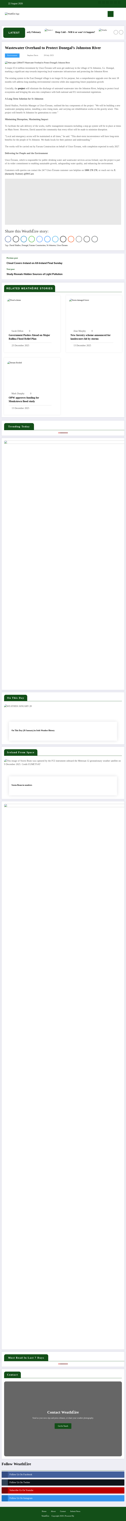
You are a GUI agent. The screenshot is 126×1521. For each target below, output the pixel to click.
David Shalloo (15, 245)
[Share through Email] (79, 239)
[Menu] (111, 14)
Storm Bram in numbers (21, 785)
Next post (11, 269)
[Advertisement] (63, 202)
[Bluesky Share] (47, 239)
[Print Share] (87, 239)
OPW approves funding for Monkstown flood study (24, 399)
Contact (63, 1511)
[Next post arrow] (118, 274)
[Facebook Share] (8, 239)
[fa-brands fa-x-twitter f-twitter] (103, 2)
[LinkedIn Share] (24, 239)
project (21, 88)
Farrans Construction (37, 245)
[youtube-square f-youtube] (111, 2)
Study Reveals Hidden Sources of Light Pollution (35, 274)
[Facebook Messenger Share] (39, 239)
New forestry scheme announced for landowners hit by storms (91, 337)
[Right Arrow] (121, 32)
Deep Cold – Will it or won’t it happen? (65, 32)
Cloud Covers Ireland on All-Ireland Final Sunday (34, 263)
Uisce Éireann (62, 245)
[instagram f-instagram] (107, 2)
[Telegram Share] (55, 239)
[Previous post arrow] (118, 261)
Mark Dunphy (17, 393)
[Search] (117, 14)
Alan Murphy (79, 331)
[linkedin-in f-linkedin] (115, 2)
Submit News (75, 1511)
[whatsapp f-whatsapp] (119, 2)
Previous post (12, 258)
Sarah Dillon (17, 331)
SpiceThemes (80, 1516)
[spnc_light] (123, 14)
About (53, 1511)
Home (44, 1511)
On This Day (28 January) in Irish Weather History (33, 730)
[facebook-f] (99, 2)
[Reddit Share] (71, 239)
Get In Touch (63, 1426)
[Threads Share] (63, 239)
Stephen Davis (32, 55)
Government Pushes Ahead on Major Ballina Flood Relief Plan (29, 337)
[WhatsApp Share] (32, 239)
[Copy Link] (95, 239)
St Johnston (51, 245)
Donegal (25, 245)
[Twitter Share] (16, 239)
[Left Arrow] (116, 32)
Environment (12, 55)
